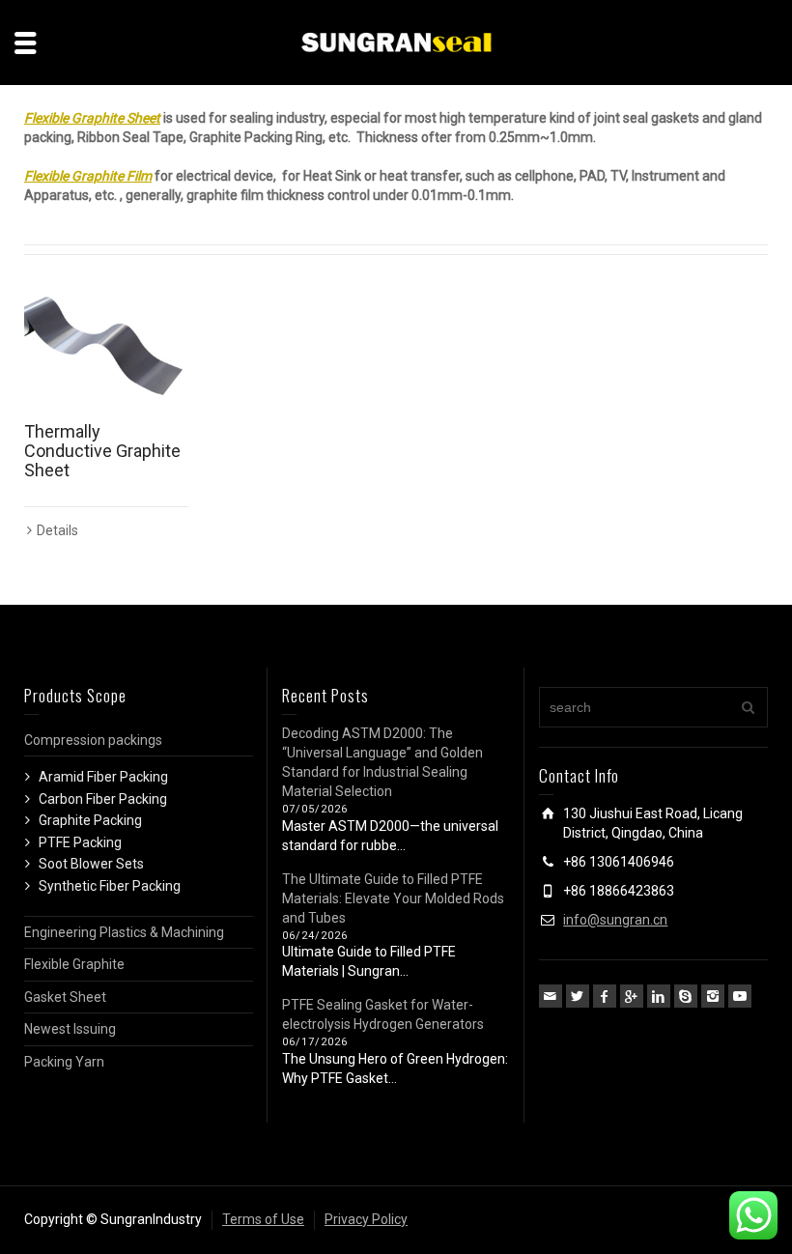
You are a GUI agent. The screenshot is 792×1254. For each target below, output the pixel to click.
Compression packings (93, 740)
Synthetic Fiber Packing (110, 886)
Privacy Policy (366, 1219)
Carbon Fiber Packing (103, 799)
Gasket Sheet (65, 997)
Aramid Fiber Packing (103, 776)
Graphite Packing (90, 820)
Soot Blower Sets (91, 863)
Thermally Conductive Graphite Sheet (102, 450)
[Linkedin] (658, 996)
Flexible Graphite (74, 964)
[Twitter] (577, 996)
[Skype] (685, 996)
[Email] (550, 996)
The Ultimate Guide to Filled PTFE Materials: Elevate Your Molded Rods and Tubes (393, 898)
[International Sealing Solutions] (396, 41)
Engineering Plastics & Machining (124, 932)
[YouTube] (739, 996)
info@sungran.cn (615, 919)
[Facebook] (604, 996)
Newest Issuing (70, 1029)
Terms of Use (263, 1219)
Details (57, 530)
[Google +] (631, 996)
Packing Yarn (64, 1061)
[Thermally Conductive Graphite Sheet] (106, 348)
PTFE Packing (80, 842)
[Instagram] (712, 996)
